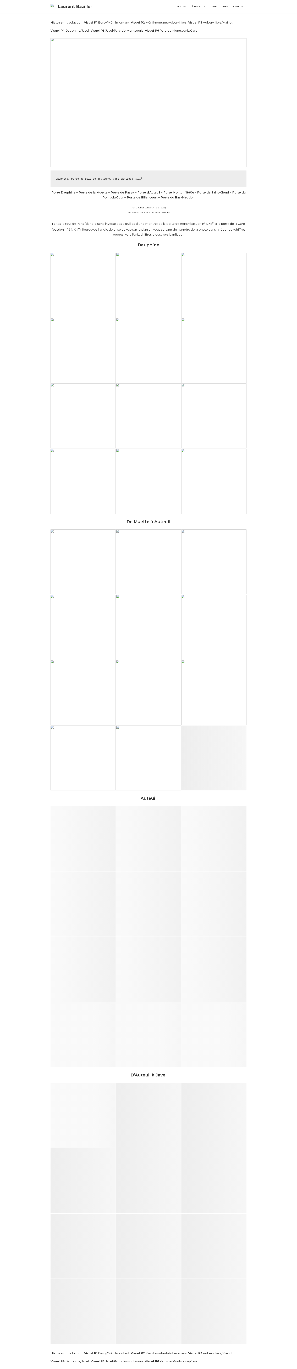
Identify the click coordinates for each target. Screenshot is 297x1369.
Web (225, 6)
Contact (239, 6)
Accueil (182, 6)
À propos (198, 6)
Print (214, 6)
